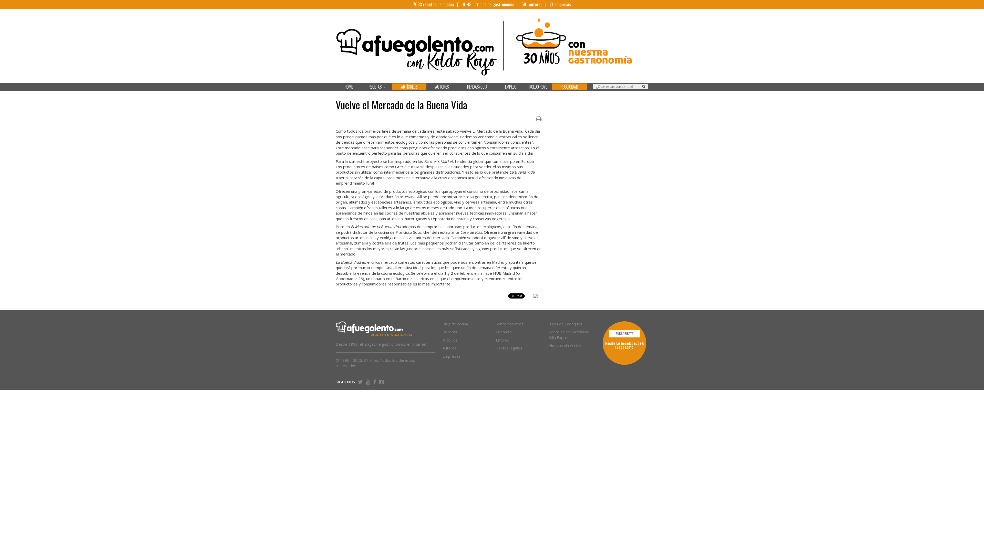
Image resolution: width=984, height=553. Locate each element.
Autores (450, 347)
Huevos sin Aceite (565, 345)
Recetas (450, 331)
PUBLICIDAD (569, 87)
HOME (349, 87)
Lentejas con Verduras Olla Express (569, 334)
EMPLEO (510, 87)
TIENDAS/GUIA (476, 87)
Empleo (502, 340)
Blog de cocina (455, 323)
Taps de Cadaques (565, 323)
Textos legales (509, 347)
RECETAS (376, 87)
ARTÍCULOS (409, 87)
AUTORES (442, 87)
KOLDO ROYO (538, 87)
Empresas (451, 356)
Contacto (504, 331)
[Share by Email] (536, 297)
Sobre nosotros (510, 323)
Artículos (450, 340)
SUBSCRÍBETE (624, 333)
